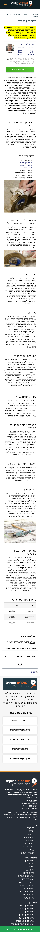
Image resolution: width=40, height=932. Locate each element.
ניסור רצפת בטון (26, 165)
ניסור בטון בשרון (19, 14)
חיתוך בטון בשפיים (20, 720)
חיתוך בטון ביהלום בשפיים (20, 758)
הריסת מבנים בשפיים (20, 748)
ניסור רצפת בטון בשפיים (20, 739)
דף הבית (35, 14)
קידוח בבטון (27, 167)
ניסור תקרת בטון (26, 162)
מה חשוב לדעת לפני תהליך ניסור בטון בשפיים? (21, 643)
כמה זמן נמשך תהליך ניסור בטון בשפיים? (20, 648)
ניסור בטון (28, 14)
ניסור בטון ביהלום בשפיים (20, 729)
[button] (5, 4)
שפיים (33, 672)
